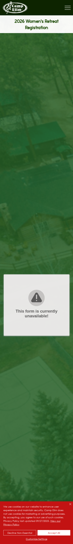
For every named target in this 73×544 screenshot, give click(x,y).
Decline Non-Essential (19, 532)
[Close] (68, 506)
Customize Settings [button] (36, 539)
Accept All (54, 532)
